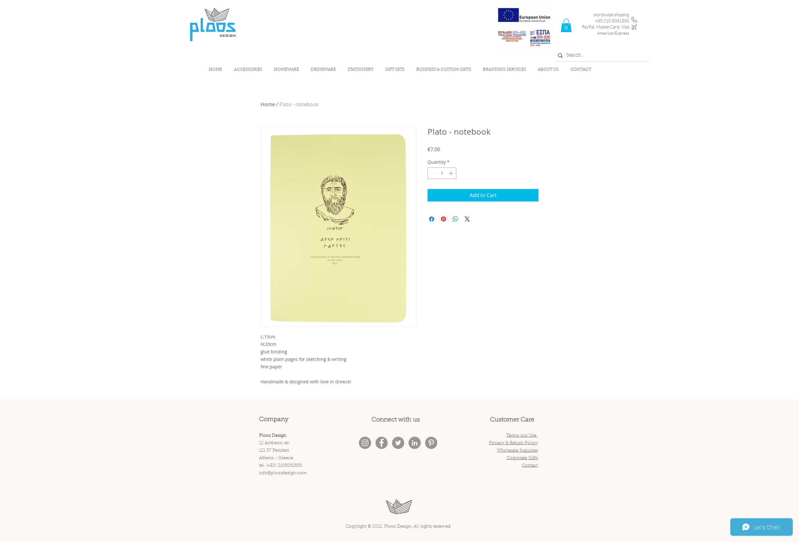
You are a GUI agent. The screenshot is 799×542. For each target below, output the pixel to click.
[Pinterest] (431, 443)
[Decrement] (432, 173)
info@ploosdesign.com (282, 473)
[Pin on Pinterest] (443, 219)
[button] (566, 25)
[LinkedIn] (415, 443)
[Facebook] (381, 443)
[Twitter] (398, 443)
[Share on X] (467, 219)
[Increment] (451, 173)
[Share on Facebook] (431, 219)
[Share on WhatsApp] (455, 219)
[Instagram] (365, 443)
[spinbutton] (442, 173)
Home (268, 104)
